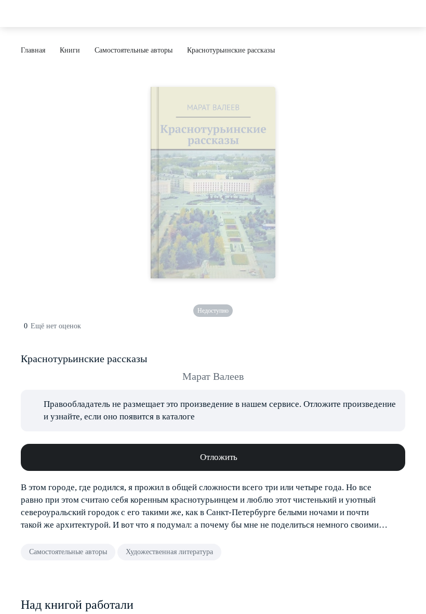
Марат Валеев (213, 376)
